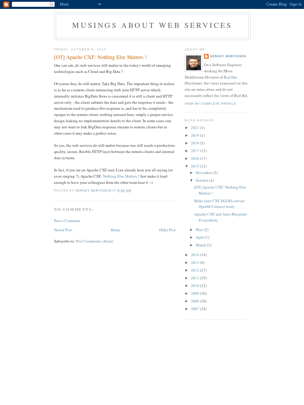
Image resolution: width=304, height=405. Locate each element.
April (200, 237)
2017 (195, 150)
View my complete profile (210, 103)
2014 (195, 254)
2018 (195, 143)
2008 (195, 301)
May (200, 229)
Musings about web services (152, 25)
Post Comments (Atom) (94, 241)
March (201, 245)
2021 (195, 127)
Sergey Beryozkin (228, 56)
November (204, 172)
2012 (195, 270)
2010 (195, 285)
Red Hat (230, 77)
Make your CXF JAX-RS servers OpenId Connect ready (219, 203)
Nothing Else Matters (120, 176)
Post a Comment (67, 220)
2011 (195, 277)
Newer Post (63, 229)
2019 (195, 135)
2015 (195, 166)
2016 (195, 158)
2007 (195, 308)
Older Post (167, 229)
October (202, 180)
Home (115, 229)
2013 (195, 262)
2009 (195, 293)
